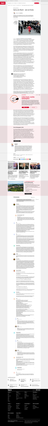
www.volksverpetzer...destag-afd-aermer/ (21, 230)
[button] (39, 3)
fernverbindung (10, 406)
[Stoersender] (14, 259)
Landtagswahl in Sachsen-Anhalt (19, 398)
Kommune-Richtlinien (34, 420)
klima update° (9, 407)
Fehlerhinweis (21, 157)
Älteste (34, 197)
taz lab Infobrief (18, 408)
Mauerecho (9, 408)
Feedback (17, 414)
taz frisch (17, 406)
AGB (34, 421)
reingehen (9, 410)
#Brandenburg (14, 155)
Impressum (31, 421)
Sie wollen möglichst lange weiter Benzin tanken (20, 92)
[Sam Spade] (14, 204)
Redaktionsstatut (29, 420)
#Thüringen (18, 155)
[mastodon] (36, 390)
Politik (11, 5)
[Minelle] (14, 254)
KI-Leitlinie (38, 420)
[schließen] (39, 95)
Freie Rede (9, 409)
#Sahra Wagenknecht (17, 154)
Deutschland (14, 5)
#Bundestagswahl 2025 (22, 154)
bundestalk (9, 405)
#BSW (14, 154)
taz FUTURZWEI (35, 406)
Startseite (9, 5)
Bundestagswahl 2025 (18, 5)
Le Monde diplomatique (36, 407)
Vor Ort (25, 406)
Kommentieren (18, 157)
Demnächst (25, 405)
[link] (10, 3)
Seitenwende (36, 421)
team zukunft (17, 405)
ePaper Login (17, 416)
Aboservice (17, 415)
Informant (25, 421)
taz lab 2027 (25, 409)
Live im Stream (26, 407)
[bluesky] (38, 390)
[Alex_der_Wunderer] (14, 271)
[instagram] (39, 390)
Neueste (32, 197)
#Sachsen (21, 155)
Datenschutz (28, 421)
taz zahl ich (17, 407)
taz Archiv (34, 408)
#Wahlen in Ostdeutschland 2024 (29, 154)
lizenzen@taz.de (12, 421)
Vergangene (25, 408)
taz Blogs (34, 405)
